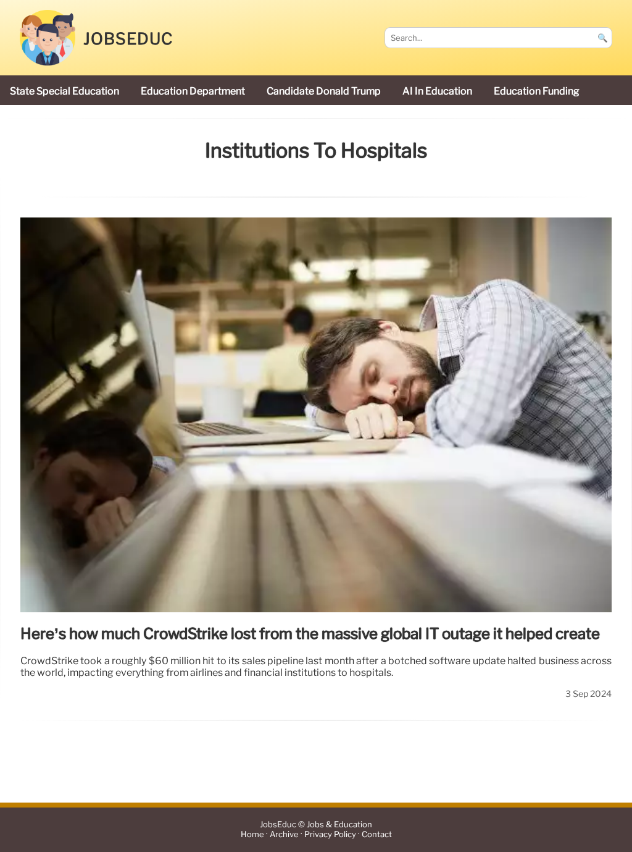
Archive (284, 835)
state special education (64, 91)
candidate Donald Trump (324, 91)
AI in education (437, 91)
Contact (377, 835)
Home (252, 835)
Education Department (193, 91)
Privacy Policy (330, 835)
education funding (537, 91)
